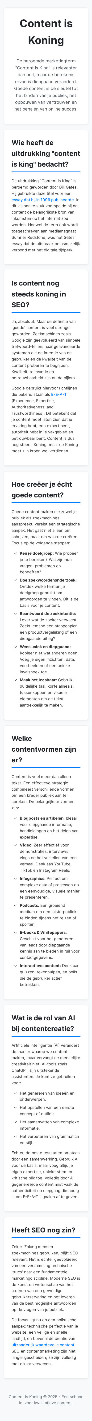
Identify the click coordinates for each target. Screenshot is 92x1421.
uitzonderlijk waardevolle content (43, 1344)
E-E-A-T (59, 394)
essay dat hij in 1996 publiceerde (43, 199)
